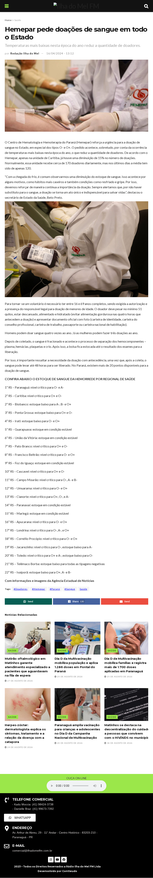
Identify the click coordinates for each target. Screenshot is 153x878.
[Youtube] (57, 859)
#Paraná (55, 588)
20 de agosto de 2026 (70, 743)
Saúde (17, 20)
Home (8, 20)
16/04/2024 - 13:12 (60, 53)
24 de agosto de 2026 (20, 747)
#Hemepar (38, 588)
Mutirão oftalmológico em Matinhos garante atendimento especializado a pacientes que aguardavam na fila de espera (27, 667)
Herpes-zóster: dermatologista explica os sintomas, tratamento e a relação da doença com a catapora (25, 733)
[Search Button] (146, 6)
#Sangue (70, 588)
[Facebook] (64, 859)
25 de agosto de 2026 (70, 676)
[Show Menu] (7, 6)
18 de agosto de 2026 (119, 743)
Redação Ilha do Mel (24, 53)
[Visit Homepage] (76, 6)
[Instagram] (51, 859)
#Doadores (20, 588)
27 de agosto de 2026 (20, 681)
